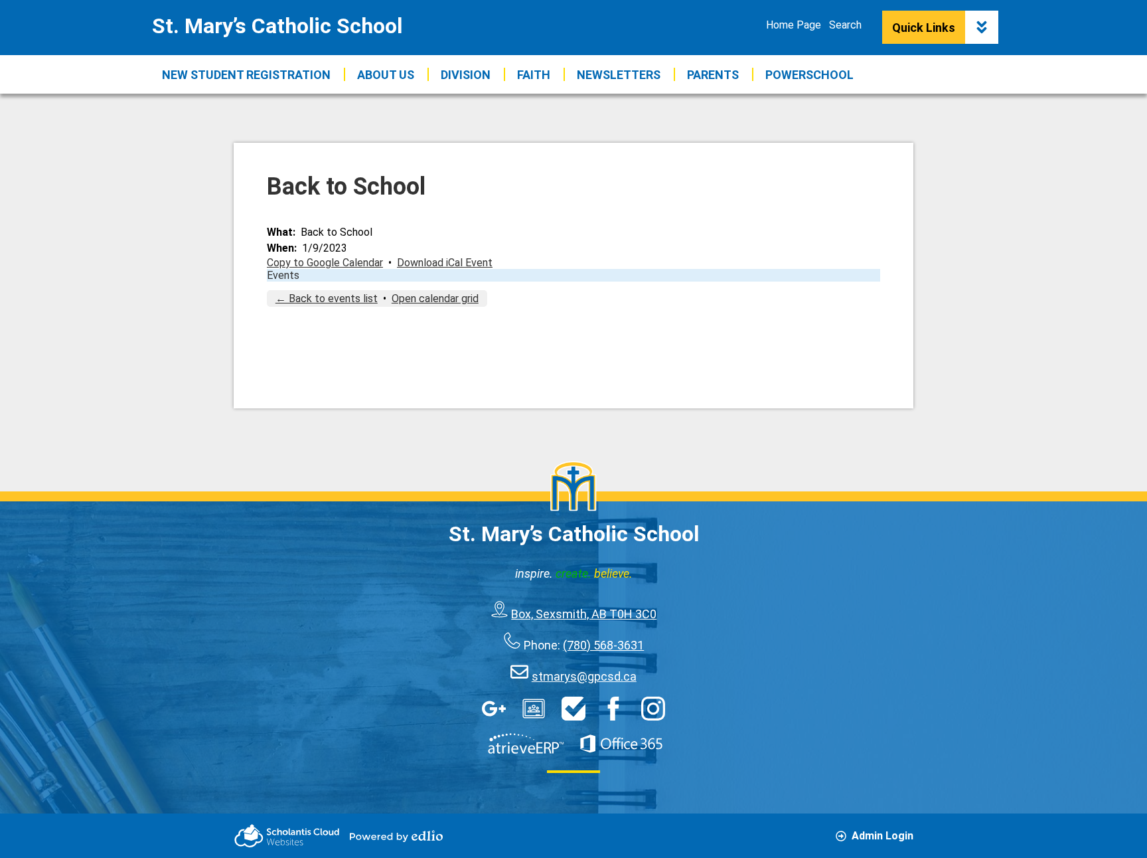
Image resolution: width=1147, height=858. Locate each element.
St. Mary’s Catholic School (277, 26)
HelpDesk (573, 709)
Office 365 (621, 743)
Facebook (613, 709)
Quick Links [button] (923, 28)
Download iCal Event (445, 262)
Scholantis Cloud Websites (287, 835)
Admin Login (882, 835)
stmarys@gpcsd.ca (584, 676)
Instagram (653, 709)
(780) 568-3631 (603, 645)
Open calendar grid (435, 298)
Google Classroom (533, 709)
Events (283, 275)
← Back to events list (326, 298)
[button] (385, 74)
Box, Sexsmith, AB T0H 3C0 (583, 614)
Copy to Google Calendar (325, 262)
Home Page (793, 25)
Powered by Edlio (396, 836)
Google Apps (494, 709)
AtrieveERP (526, 743)
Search (845, 25)
